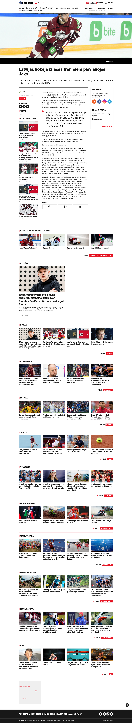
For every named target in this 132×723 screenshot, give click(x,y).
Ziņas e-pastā (56, 714)
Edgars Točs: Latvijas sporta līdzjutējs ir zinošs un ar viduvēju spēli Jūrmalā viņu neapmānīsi (77, 487)
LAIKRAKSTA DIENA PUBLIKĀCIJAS (35, 231)
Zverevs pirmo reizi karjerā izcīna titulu (77, 451)
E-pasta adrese (97, 119)
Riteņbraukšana (28, 573)
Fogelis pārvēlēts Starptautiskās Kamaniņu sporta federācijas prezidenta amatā (52, 629)
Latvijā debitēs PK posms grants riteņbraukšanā (76, 591)
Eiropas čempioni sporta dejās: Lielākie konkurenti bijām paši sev (100, 665)
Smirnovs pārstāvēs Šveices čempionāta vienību (26, 177)
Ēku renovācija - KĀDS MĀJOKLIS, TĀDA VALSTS (40, 8)
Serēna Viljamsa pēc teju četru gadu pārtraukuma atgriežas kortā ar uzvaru (52, 451)
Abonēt (100, 3)
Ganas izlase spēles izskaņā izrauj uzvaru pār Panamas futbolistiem (29, 417)
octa (36, 691)
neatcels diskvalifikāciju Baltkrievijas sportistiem (101, 555)
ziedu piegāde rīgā (24, 686)
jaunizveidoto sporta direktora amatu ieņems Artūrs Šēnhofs (52, 380)
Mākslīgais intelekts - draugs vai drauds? (66, 8)
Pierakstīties (106, 126)
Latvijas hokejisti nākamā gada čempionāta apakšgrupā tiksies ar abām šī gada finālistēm (28, 156)
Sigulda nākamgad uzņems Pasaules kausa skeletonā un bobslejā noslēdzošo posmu (30, 628)
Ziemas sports (27, 609)
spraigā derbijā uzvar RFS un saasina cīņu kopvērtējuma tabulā (76, 417)
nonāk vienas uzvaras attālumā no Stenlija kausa (27, 135)
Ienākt (110, 3)
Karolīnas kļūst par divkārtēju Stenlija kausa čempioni (54, 344)
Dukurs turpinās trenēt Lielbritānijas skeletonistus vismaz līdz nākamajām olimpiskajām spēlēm (77, 629)
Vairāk (86, 255)
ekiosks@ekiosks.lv (107, 720)
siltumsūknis (34, 699)
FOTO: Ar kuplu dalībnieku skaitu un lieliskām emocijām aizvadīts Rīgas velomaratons (102, 593)
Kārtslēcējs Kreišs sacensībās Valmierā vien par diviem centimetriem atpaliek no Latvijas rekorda (54, 556)
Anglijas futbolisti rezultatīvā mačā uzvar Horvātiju (54, 416)
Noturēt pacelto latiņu (30, 248)
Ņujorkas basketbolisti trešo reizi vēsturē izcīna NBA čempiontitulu (100, 381)
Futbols (24, 398)
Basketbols (26, 361)
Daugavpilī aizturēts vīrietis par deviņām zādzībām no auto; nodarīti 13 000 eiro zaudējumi (101, 629)
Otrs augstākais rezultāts (28, 216)
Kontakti (77, 714)
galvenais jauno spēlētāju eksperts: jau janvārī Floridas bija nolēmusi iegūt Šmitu (41, 299)
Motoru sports (27, 503)
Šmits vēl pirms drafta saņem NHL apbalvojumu (102, 343)
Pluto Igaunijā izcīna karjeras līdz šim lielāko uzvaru (54, 591)
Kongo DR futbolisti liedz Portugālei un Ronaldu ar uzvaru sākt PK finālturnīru (101, 417)
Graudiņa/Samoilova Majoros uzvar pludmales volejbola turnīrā (30, 486)
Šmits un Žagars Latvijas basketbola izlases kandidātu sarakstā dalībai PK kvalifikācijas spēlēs (30, 381)
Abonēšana (24, 714)
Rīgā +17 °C (93, 8)
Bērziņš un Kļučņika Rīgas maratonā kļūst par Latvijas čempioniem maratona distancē (77, 556)
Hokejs (22, 98)
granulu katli (24, 698)
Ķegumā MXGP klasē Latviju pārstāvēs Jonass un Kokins (53, 522)
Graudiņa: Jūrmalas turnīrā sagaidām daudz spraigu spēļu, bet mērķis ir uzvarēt (53, 486)
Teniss (23, 432)
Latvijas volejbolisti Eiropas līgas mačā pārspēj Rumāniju (101, 485)
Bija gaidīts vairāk (52, 248)
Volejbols (25, 467)
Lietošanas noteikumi (39, 720)
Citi (22, 646)
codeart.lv (72, 720)
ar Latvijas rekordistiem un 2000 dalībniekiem (28, 555)
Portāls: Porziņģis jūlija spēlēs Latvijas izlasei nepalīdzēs (75, 380)
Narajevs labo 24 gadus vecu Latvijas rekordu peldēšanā (77, 664)
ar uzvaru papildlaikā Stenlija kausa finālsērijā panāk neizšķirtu (28, 197)
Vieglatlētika (27, 536)
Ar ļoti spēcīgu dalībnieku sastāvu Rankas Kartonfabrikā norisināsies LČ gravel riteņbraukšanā (29, 593)
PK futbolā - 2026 (41, 10)
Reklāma (68, 714)
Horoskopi (36, 714)
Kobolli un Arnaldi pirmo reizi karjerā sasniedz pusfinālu (102, 451)
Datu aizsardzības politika (54, 720)
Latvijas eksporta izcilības (27, 10)
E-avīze (45, 714)
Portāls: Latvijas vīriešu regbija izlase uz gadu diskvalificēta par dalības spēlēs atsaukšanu (28, 666)
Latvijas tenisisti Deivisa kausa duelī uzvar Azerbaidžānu (28, 451)
